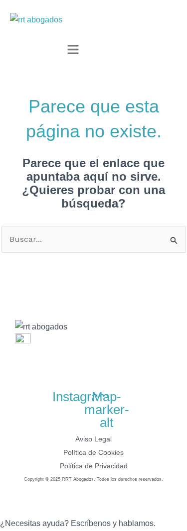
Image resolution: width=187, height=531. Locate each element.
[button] (73, 50)
